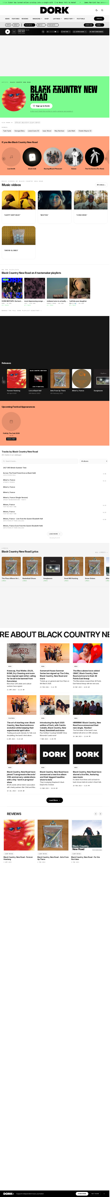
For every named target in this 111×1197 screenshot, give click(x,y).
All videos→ (101, 185)
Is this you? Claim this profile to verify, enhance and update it (51, 111)
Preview (43, 385)
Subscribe (82, 1194)
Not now (95, 1194)
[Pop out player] (43, 31)
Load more (53, 534)
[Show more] (104, 1193)
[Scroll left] (4, 159)
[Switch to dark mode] (97, 10)
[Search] (102, 10)
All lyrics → (101, 552)
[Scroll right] (106, 159)
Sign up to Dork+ (43, 106)
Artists (5, 82)
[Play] (7, 31)
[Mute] (48, 31)
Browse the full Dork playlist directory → (22, 310)
